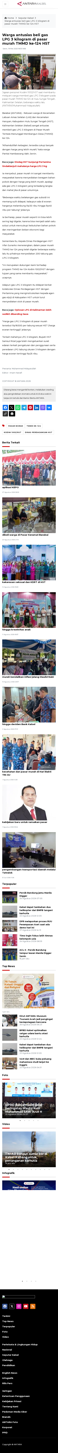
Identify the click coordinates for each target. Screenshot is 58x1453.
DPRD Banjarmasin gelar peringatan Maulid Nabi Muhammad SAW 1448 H (23, 1108)
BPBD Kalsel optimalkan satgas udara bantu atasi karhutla (33, 1033)
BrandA (6, 1417)
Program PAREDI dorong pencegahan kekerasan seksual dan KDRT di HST (25, 581)
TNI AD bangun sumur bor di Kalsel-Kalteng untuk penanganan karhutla (26, 1157)
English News (9, 1373)
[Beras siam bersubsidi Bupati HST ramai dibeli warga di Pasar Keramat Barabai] (29, 515)
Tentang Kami (10, 1406)
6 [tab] (31, 1169)
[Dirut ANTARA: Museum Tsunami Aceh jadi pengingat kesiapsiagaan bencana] (9, 1020)
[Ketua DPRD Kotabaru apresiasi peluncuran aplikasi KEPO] (29, 467)
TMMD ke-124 (34, 426)
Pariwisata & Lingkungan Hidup (20, 1344)
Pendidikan (8, 1365)
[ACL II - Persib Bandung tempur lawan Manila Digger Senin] (9, 954)
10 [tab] (49, 1169)
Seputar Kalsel (26, 18)
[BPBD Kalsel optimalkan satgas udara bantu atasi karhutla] (9, 1034)
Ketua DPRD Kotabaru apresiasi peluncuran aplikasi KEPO (28, 486)
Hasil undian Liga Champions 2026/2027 (27, 1270)
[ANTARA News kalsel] (32, 4)
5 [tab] (37, 1120)
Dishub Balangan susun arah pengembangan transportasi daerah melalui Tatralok (28, 869)
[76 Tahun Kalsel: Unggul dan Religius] (28, 990)
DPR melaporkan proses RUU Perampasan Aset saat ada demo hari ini (35, 924)
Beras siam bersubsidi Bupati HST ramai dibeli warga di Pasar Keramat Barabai (26, 533)
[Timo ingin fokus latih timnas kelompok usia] (9, 940)
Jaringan (7, 1391)
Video (6, 1124)
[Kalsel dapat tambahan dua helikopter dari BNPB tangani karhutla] (9, 911)
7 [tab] (35, 1169)
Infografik (8, 1173)
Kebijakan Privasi (11, 1401)
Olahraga (7, 1360)
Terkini (6, 1316)
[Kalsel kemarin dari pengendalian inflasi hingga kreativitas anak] (29, 609)
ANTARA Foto (10, 1422)
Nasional (7, 1349)
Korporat (7, 1427)
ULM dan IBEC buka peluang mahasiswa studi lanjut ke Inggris (35, 1062)
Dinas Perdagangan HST (38, 432)
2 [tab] (24, 1120)
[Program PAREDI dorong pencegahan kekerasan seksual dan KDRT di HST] (29, 562)
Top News (8, 966)
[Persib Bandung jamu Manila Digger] (9, 897)
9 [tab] (44, 1169)
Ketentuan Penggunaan (16, 1396)
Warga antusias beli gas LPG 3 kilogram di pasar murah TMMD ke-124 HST (26, 22)
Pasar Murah (15, 426)
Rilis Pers (7, 1383)
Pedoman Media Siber (14, 1411)
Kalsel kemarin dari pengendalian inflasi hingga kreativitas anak (26, 628)
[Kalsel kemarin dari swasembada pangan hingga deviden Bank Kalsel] (29, 704)
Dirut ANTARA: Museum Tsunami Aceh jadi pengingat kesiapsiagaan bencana (36, 1019)
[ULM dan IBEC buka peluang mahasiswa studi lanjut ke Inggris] (9, 1063)
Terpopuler (9, 884)
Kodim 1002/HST (12, 432)
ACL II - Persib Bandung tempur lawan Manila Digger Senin (35, 953)
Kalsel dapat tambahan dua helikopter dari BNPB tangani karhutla (36, 910)
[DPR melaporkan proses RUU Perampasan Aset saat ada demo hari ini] (9, 925)
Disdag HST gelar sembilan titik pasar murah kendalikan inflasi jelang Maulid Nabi (28, 675)
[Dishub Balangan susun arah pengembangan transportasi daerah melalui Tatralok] (29, 849)
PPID (5, 1432)
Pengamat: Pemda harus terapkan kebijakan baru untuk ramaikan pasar (24, 821)
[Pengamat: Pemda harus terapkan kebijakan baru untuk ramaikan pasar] (29, 802)
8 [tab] (40, 1169)
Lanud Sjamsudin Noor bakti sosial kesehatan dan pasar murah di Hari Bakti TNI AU (26, 771)
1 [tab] (20, 1120)
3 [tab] (29, 1120)
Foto (5, 1075)
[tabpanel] (29, 1100)
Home (11, 18)
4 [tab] (33, 1120)
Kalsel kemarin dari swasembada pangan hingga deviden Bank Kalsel (27, 723)
